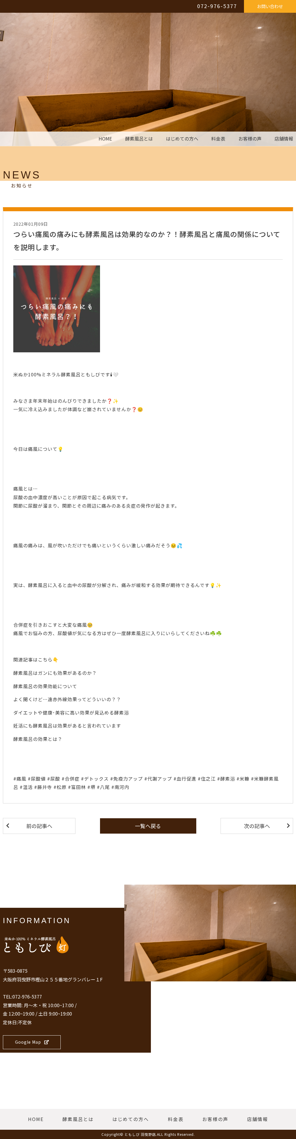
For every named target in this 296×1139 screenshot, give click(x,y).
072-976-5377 (217, 6)
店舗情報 (284, 139)
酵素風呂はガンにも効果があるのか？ (55, 672)
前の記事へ (39, 826)
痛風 (33, 448)
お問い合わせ (270, 6)
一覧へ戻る (148, 826)
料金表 (218, 139)
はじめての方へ (182, 139)
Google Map (28, 1042)
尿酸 (18, 497)
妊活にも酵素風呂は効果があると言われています (67, 725)
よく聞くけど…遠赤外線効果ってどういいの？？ (67, 699)
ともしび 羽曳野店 (140, 1134)
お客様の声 (250, 139)
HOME (105, 139)
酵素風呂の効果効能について (45, 686)
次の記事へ (257, 826)
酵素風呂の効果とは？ (37, 738)
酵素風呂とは (139, 139)
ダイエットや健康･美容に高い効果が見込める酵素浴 (71, 712)
